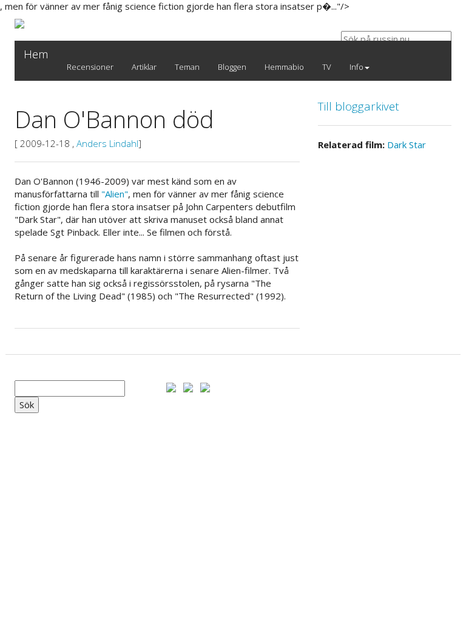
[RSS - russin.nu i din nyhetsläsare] (205, 386)
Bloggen (232, 66)
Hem (36, 54)
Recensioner (90, 66)
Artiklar (144, 66)
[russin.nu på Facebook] (171, 386)
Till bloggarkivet (358, 106)
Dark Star (406, 144)
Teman (187, 66)
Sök (26, 404)
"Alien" (114, 194)
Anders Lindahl (107, 143)
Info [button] (356, 66)
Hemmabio (284, 66)
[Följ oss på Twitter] (188, 386)
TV (326, 66)
